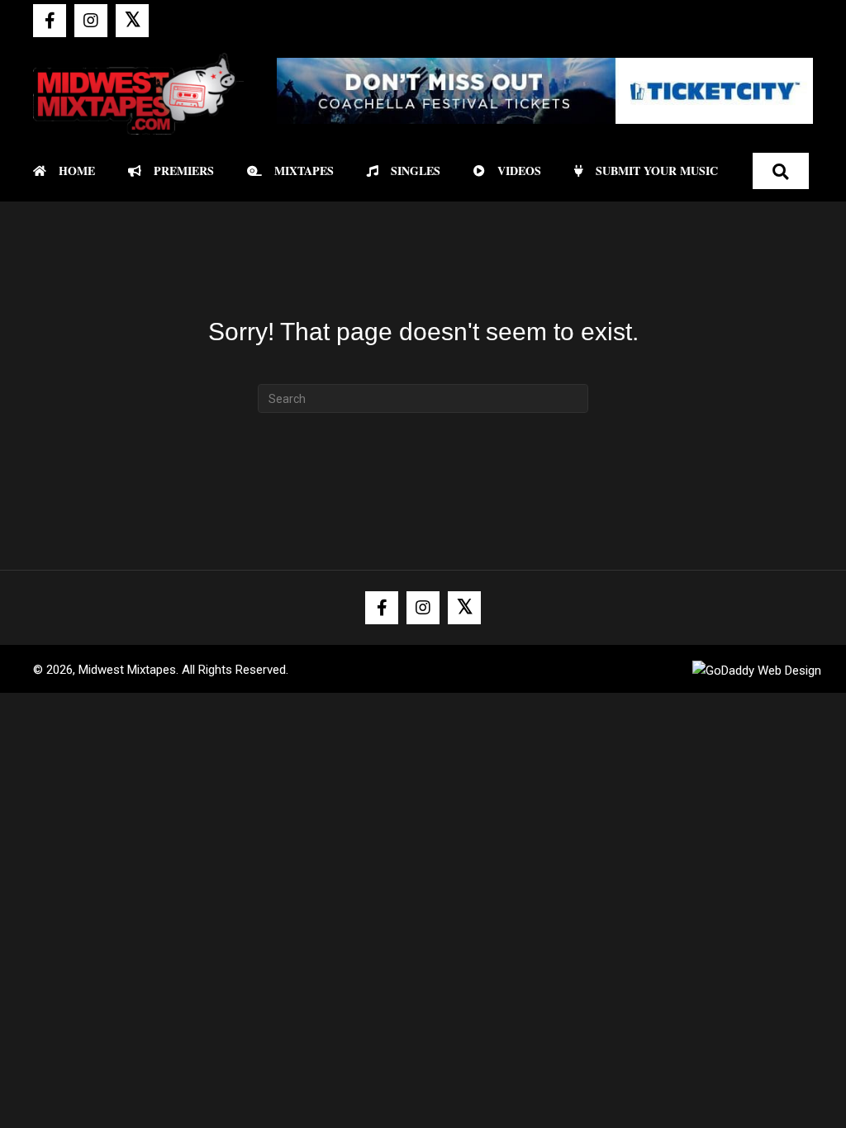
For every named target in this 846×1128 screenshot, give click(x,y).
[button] (49, 20)
